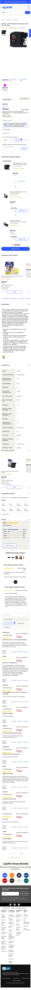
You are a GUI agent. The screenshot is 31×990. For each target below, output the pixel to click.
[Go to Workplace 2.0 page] (26, 881)
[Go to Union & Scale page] (19, 881)
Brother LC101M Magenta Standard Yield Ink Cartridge (20, 164)
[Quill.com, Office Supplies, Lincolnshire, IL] (6, 969)
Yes (13, 651)
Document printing (11, 942)
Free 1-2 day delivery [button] (7, 483)
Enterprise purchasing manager (11, 946)
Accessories (21, 298)
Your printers (18, 924)
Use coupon (24, 893)
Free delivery (8, 116)
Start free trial (25, 109)
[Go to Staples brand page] (4, 881)
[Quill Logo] (7, 7)
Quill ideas (11, 958)
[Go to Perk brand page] (26, 875)
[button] (30, 2)
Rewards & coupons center (19, 934)
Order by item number (18, 929)
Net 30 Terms (10, 930)
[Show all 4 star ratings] (15, 531)
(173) (23, 537)
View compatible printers (23, 80)
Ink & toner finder (19, 920)
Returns (3, 919)
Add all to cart (15, 249)
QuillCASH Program (11, 923)
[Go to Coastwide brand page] (11, 875)
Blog (25, 918)
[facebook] (19, 904)
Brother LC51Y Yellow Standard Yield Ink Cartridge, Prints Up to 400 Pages (11, 277)
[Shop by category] (1, 7)
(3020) (24, 529)
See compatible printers (8, 285)
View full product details (13, 80)
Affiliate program (11, 962)
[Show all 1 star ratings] (14, 537)
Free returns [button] (7, 129)
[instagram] (10, 904)
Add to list (6, 133)
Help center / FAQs (4, 933)
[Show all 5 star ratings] (14, 529)
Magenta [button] (18, 140)
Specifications (13, 298)
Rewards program (11, 919)
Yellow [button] (25, 140)
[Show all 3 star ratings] (15, 533)
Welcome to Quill (26, 915)
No (19, 651)
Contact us (4, 951)
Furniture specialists (11, 950)
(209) (24, 533)
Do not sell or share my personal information (15, 982)
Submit (24, 148)
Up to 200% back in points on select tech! (15, 1)
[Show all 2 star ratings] (15, 535)
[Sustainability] (4, 357)
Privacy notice (16, 978)
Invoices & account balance (3, 929)
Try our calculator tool (19, 112)
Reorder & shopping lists (18, 916)
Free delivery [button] (5, 288)
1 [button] (9, 853)
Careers (25, 926)
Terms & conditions (6, 978)
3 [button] (14, 853)
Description (5, 298)
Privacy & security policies (3, 947)
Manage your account (3, 924)
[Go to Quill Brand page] (4, 875)
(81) (24, 535)
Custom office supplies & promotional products (12, 936)
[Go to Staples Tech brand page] (11, 881)
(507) (24, 531)
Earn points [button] (24, 98)
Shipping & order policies (4, 937)
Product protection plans (11, 955)
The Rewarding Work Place (26, 922)
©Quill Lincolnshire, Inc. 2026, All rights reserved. (12, 973)
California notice (25, 978)
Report (26, 651)
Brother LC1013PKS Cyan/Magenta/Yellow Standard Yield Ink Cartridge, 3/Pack (18, 221)
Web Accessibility (27, 929)
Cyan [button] (11, 140)
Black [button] (5, 140)
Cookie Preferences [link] (17, 980)
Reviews (28, 298)
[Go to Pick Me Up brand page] (19, 875)
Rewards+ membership (12, 915)
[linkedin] (14, 904)
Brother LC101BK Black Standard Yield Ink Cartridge (18, 192)
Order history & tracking (3, 916)
